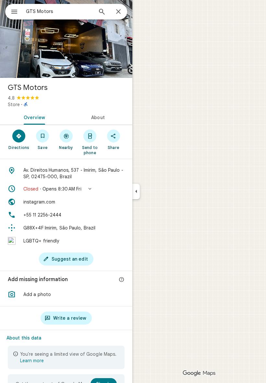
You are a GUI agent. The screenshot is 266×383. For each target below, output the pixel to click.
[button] (66, 188)
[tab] (33, 117)
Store (14, 104)
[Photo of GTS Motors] (66, 39)
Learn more (32, 361)
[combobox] (59, 11)
